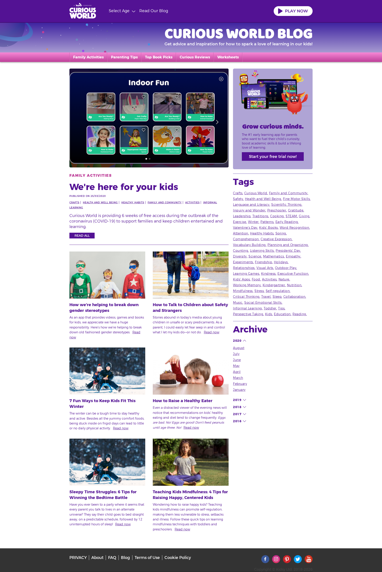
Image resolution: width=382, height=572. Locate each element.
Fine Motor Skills (296, 199)
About (97, 557)
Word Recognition (294, 228)
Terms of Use (147, 557)
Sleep (277, 297)
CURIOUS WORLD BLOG (239, 33)
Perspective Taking (248, 314)
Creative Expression (276, 239)
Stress (259, 291)
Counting (240, 251)
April (237, 372)
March (238, 378)
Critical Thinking (246, 297)
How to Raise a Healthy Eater (182, 400)
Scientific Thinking (286, 205)
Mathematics (273, 256)
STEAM (291, 216)
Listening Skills (262, 251)
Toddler (270, 308)
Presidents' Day (288, 251)
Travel (266, 297)
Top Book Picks (158, 57)
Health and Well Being (100, 202)
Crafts (74, 202)
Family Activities (88, 57)
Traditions (260, 216)
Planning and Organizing (287, 245)
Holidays (281, 262)
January (239, 390)
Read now (211, 332)
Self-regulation (278, 291)
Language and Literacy (251, 205)
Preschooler (276, 210)
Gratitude (296, 210)
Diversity (240, 256)
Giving (304, 216)
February (240, 384)
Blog (125, 557)
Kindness (268, 274)
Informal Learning (247, 308)
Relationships (244, 268)
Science (254, 256)
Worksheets (228, 57)
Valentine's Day (245, 228)
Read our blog (153, 10)
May (236, 366)
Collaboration (294, 297)
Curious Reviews (195, 57)
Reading (299, 314)
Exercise (239, 222)
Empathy (293, 256)
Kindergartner (274, 285)
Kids (268, 314)
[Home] (82, 11)
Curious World (255, 193)
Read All (82, 236)
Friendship (263, 262)
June (237, 360)
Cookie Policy (177, 557)
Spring (280, 233)
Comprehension (246, 239)
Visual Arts (264, 268)
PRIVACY (78, 557)
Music (238, 303)
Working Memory (247, 285)
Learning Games (246, 274)
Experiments (243, 262)
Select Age (119, 10)
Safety (238, 199)
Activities (192, 202)
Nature (284, 279)
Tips (281, 308)
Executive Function (292, 274)
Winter (253, 222)
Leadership (241, 216)
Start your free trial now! (273, 156)
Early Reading (286, 222)
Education (282, 314)
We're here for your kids (123, 186)
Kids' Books (268, 228)
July (236, 354)
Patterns (266, 222)
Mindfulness (243, 291)
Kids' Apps (241, 279)
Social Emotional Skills (263, 303)
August (238, 348)
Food (256, 279)
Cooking (277, 216)
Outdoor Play (285, 268)
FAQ (112, 557)
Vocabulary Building (249, 245)
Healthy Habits (132, 202)
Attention (240, 233)
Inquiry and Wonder (249, 210)
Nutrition (294, 285)
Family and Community (165, 202)
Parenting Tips (124, 57)
